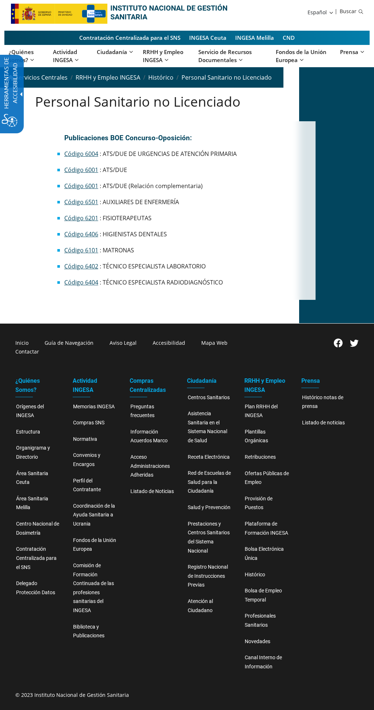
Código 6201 (81, 218)
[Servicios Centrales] (94, 13)
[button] (321, 12)
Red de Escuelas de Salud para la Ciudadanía (209, 482)
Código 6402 (81, 266)
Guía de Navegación (69, 342)
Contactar (27, 351)
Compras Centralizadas (148, 385)
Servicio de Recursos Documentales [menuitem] (225, 56)
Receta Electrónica (209, 457)
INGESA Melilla (254, 37)
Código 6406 (81, 234)
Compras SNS (88, 423)
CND (289, 37)
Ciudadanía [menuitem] (112, 52)
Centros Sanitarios (209, 397)
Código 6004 (81, 154)
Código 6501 (81, 202)
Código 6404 (81, 282)
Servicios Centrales (41, 77)
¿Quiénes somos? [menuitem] (21, 56)
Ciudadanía (202, 380)
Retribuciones (260, 457)
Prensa (310, 380)
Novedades (257, 641)
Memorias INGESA (94, 407)
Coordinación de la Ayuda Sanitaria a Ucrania (94, 515)
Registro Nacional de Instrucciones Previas (208, 576)
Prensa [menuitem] (349, 52)
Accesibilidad (169, 342)
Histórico (160, 77)
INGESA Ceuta (207, 37)
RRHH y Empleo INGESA (108, 77)
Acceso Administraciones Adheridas (150, 466)
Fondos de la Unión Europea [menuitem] (301, 56)
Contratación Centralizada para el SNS (129, 37)
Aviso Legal (123, 342)
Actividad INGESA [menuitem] (65, 56)
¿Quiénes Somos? (27, 385)
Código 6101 (81, 250)
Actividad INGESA (85, 385)
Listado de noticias (323, 423)
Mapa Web (214, 342)
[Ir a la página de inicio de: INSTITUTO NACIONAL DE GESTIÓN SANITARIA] (46, 13)
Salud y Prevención (209, 507)
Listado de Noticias (152, 491)
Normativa (85, 439)
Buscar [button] (348, 11)
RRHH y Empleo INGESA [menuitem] (163, 56)
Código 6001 (81, 170)
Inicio (21, 342)
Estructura (28, 432)
